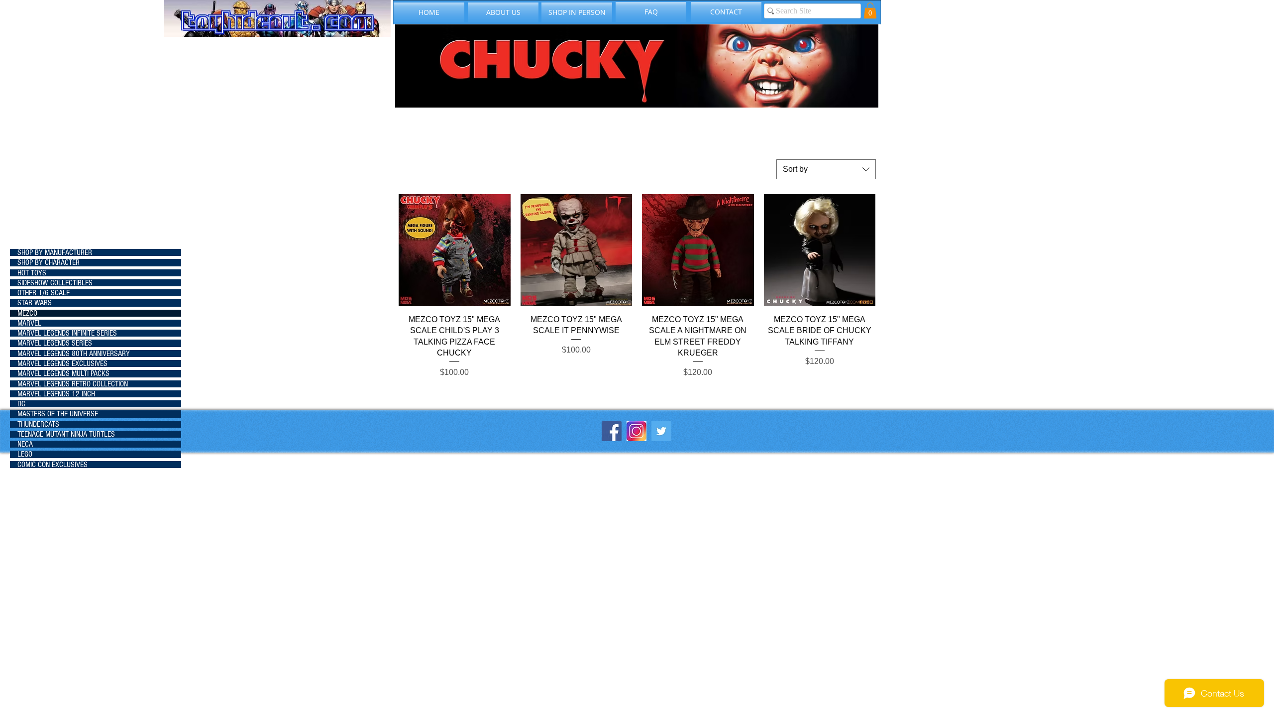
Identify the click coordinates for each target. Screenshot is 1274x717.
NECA (25, 444)
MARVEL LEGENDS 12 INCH (56, 393)
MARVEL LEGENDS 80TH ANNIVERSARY (73, 353)
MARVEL (29, 323)
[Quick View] (455, 250)
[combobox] (826, 169)
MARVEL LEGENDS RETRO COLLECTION (72, 383)
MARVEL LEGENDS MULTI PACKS (63, 373)
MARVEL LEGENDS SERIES (54, 343)
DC (21, 403)
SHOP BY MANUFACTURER (54, 252)
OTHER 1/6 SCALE (43, 292)
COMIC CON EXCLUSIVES (52, 464)
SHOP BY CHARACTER (48, 262)
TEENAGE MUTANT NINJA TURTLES (66, 434)
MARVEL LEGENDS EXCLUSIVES (62, 363)
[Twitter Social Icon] (661, 431)
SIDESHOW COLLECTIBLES (55, 282)
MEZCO (27, 313)
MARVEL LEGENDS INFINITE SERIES (67, 333)
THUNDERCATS (38, 424)
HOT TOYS (31, 272)
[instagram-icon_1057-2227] (636, 431)
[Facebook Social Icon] (612, 431)
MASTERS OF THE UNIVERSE (57, 413)
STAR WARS (34, 302)
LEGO (24, 454)
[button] (870, 10)
